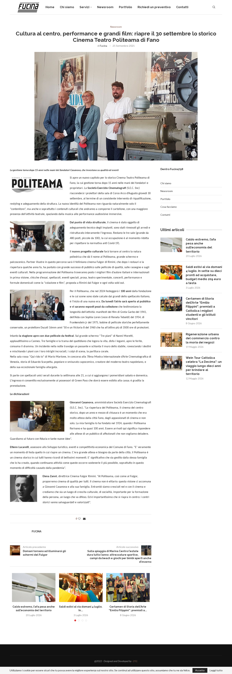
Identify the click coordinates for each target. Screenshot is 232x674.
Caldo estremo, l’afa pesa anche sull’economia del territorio (201, 245)
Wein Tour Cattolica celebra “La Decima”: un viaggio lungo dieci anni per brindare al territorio (204, 366)
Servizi (84, 7)
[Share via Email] (84, 518)
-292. (135, 661)
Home (49, 7)
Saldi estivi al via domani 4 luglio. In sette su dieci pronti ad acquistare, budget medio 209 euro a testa (204, 275)
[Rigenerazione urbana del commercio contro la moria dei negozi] (171, 339)
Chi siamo (67, 7)
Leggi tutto (216, 670)
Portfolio (125, 7)
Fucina (103, 45)
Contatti (182, 7)
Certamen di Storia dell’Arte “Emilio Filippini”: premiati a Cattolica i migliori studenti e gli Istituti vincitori (201, 309)
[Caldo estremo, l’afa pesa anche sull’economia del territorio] (33, 587)
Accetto (200, 670)
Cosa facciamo (168, 206)
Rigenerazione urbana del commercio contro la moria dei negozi (203, 338)
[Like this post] (79, 518)
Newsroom (105, 7)
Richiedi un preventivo (154, 7)
